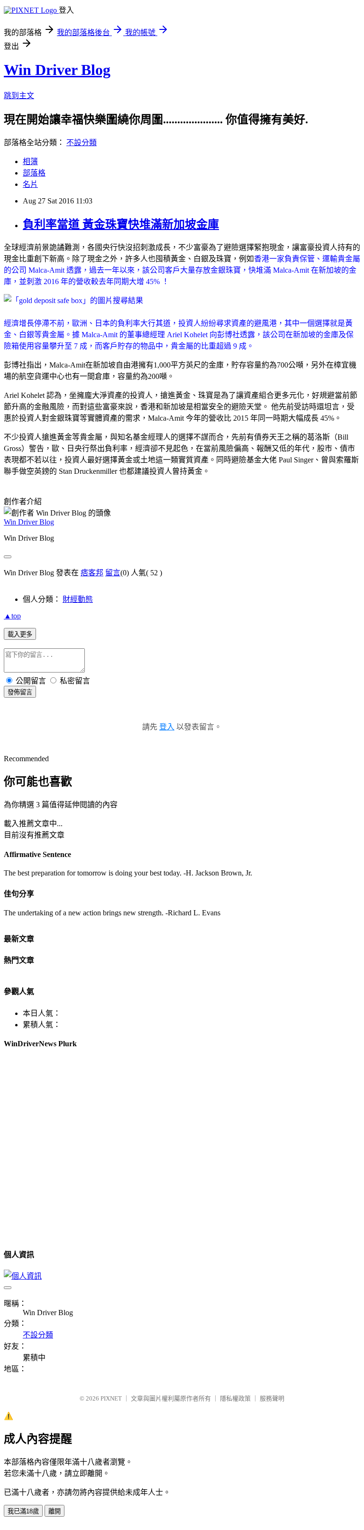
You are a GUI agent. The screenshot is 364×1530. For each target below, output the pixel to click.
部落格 (34, 173)
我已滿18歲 (23, 1511)
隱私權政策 (235, 1398)
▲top (12, 616)
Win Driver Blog (57, 69)
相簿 (30, 161)
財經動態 (78, 599)
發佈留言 (20, 692)
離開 (54, 1511)
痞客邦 (92, 573)
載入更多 (20, 634)
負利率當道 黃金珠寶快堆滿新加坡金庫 (121, 224)
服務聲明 (272, 1398)
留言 (112, 573)
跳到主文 (19, 96)
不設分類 (81, 142)
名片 (30, 184)
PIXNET (111, 1398)
